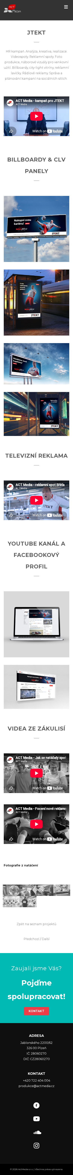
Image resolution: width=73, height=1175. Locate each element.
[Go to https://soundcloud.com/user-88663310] (36, 1133)
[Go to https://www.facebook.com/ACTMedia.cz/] (36, 1106)
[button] (66, 7)
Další (46, 939)
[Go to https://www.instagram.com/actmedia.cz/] (36, 1146)
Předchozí (31, 939)
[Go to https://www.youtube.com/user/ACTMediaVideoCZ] (36, 1119)
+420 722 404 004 (36, 1080)
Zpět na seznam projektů (36, 924)
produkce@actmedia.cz (36, 1086)
